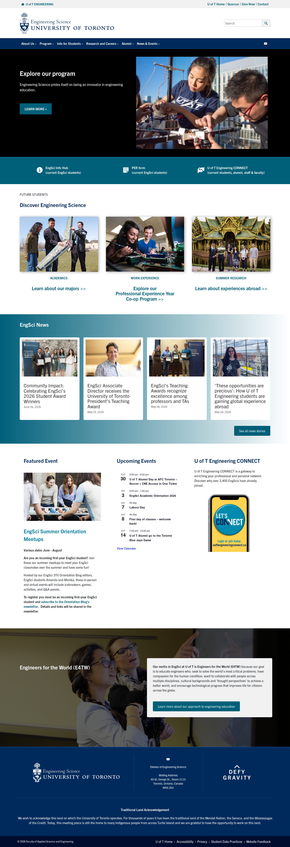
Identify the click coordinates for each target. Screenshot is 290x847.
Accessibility (185, 841)
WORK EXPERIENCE (145, 278)
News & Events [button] (147, 43)
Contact (263, 4)
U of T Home (216, 4)
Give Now (248, 4)
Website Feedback (258, 841)
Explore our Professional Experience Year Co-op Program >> (145, 293)
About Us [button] (27, 43)
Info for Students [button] (69, 43)
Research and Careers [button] (101, 43)
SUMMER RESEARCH (231, 278)
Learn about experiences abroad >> (231, 288)
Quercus (233, 4)
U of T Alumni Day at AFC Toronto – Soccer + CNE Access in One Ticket (153, 481)
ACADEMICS (59, 278)
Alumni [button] (126, 43)
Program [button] (45, 43)
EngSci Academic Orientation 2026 (152, 496)
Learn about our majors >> (59, 288)
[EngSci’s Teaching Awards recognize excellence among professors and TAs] (177, 378)
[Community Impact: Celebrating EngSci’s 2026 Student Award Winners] (50, 378)
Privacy (202, 841)
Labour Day (137, 507)
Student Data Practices (226, 841)
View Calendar (126, 548)
